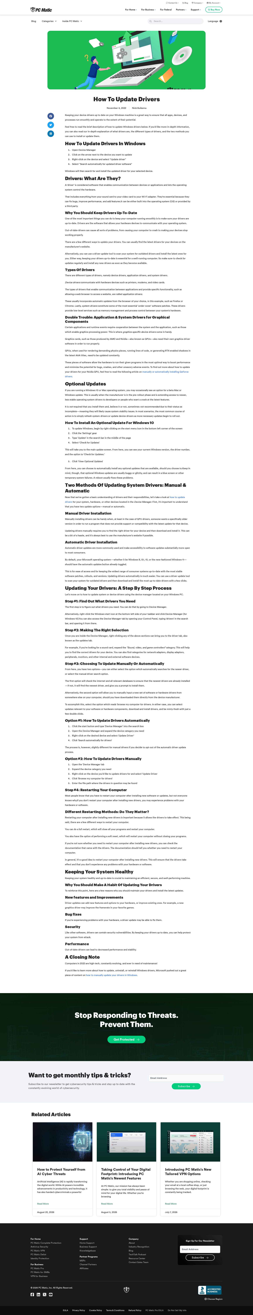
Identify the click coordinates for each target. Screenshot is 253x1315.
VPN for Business (39, 1276)
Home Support (87, 1243)
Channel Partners (88, 1264)
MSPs (82, 1261)
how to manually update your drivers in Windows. (112, 975)
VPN (38, 1251)
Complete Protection (46, 1243)
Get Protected (124, 1039)
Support (195, 10)
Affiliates (84, 1268)
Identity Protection (40, 1258)
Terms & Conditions (115, 1310)
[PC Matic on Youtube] (50, 1295)
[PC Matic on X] (44, 1295)
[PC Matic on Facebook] (32, 1295)
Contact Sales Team (138, 1262)
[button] (50, 116)
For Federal (166, 10)
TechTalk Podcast (137, 1254)
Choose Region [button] (214, 1299)
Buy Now (215, 10)
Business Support (88, 1247)
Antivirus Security (39, 1247)
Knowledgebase (88, 1251)
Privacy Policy (78, 1310)
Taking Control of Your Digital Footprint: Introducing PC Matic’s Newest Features (126, 1174)
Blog (186, 3)
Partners (180, 10)
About (132, 1243)
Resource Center (137, 1258)
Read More (43, 1204)
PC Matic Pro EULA (155, 1310)
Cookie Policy (95, 1310)
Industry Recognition (139, 1247)
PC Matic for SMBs (40, 1272)
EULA (65, 1310)
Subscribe (184, 1086)
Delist (38, 1254)
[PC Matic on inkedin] (38, 1295)
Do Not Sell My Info (177, 1310)
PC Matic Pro (37, 1268)
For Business (148, 10)
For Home (130, 10)
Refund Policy (135, 1310)
